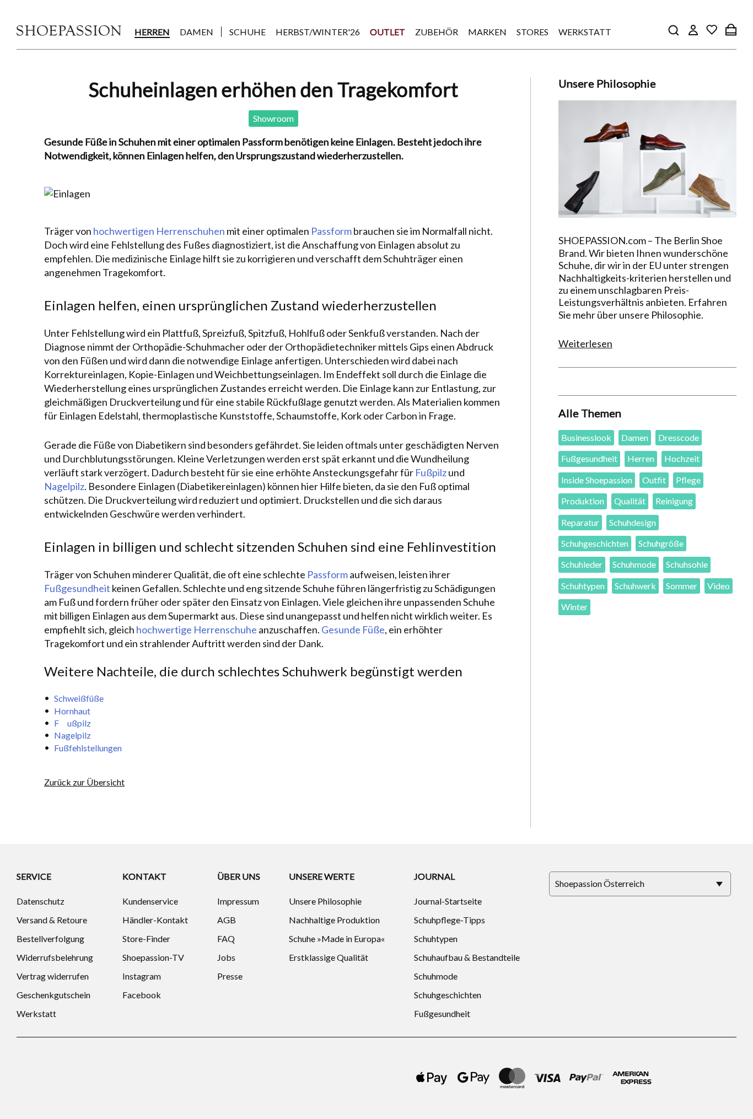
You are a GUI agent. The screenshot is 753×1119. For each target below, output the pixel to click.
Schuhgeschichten (594, 543)
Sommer (681, 585)
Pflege (688, 480)
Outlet (387, 31)
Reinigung (674, 501)
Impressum (238, 901)
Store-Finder (146, 938)
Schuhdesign (632, 522)
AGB (226, 919)
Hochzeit (682, 458)
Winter (574, 606)
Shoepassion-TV (153, 957)
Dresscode (678, 437)
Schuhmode (634, 564)
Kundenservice (150, 901)
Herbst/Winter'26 (318, 31)
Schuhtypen (583, 585)
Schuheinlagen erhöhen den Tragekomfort (273, 89)
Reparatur (580, 522)
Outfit (654, 480)
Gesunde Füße (353, 629)
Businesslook (586, 437)
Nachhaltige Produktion (334, 919)
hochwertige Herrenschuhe (196, 629)
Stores (532, 31)
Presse (230, 976)
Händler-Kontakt (155, 919)
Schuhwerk (635, 585)
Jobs (226, 957)
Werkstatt (584, 31)
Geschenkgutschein (53, 994)
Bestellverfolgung (50, 938)
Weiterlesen (585, 343)
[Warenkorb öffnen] (730, 30)
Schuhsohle (687, 564)
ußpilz (79, 723)
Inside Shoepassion (596, 480)
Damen (196, 31)
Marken (487, 31)
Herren (152, 31)
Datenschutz (40, 901)
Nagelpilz (64, 486)
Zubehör (436, 31)
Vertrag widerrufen (53, 976)
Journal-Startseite (448, 901)
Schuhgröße (661, 543)
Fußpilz (431, 472)
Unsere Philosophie (325, 901)
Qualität (630, 501)
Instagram (141, 976)
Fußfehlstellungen (88, 748)
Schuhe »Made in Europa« (337, 938)
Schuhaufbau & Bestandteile (467, 957)
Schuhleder (582, 564)
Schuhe (247, 31)
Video (718, 585)
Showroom (273, 118)
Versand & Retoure (52, 919)
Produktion (582, 501)
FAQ (226, 938)
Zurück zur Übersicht (84, 782)
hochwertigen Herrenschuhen (159, 231)
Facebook (141, 994)
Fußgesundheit (77, 588)
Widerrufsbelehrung (55, 957)
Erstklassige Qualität (328, 957)
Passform (331, 231)
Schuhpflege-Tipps (449, 919)
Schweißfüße (79, 698)
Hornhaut (72, 711)
